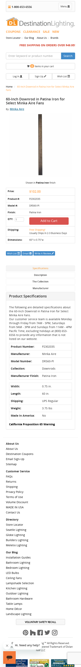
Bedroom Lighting (17, 568)
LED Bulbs (12, 573)
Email (26, 253)
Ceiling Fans (14, 578)
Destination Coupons (19, 454)
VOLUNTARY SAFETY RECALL (40, 622)
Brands (54, 37)
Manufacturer (41, 288)
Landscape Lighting (18, 614)
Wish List (62, 76)
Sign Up (39, 76)
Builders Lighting (17, 540)
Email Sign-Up (15, 459)
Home (9, 86)
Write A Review (43, 253)
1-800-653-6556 (21, 7)
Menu (66, 7)
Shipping (12, 487)
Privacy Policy (14, 492)
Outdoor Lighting (17, 593)
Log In (16, 76)
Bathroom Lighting (18, 562)
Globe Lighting (15, 535)
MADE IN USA (15, 507)
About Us (42, 37)
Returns (11, 481)
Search (68, 56)
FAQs (9, 476)
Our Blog (29, 37)
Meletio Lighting (16, 545)
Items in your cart (42, 66)
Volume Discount (17, 502)
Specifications (40, 268)
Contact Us (13, 512)
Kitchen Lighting (16, 588)
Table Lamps (14, 604)
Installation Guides (18, 557)
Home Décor (14, 609)
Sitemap (11, 464)
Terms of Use (14, 497)
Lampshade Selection (20, 583)
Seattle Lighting (16, 530)
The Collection (40, 281)
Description (40, 275)
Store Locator (13, 37)
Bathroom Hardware (19, 598)
